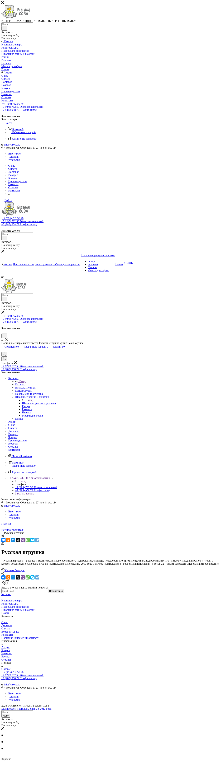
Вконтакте (14, 153)
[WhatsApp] (28, 540)
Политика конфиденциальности (20, 637)
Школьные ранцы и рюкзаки (39, 403)
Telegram (13, 156)
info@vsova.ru (12, 144)
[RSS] (2, 543)
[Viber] (23, 540)
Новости (6, 653)
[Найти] (4, 28)
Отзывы (6, 659)
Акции (5, 647)
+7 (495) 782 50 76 (12, 103)
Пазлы (5, 612)
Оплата (5, 628)
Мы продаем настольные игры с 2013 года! (26, 708)
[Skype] (32, 540)
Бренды (5, 656)
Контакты (7, 634)
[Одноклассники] (8, 540)
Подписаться (56, 591)
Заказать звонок (24, 493)
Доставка (6, 625)
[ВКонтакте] (3, 540)
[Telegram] (37, 540)
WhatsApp (14, 159)
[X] (18, 540)
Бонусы (5, 650)
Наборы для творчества (15, 606)
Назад (22, 381)
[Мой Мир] (13, 540)
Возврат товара (10, 631)
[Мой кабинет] (2, 331)
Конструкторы (9, 603)
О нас (4, 622)
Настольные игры (11, 600)
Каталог (20, 384)
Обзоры (6, 668)
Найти (6, 715)
